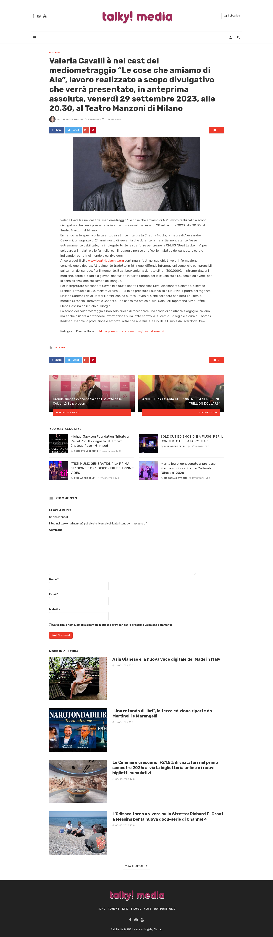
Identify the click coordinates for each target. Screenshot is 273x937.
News (147, 908)
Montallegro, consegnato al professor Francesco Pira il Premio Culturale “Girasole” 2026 (189, 468)
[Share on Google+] (86, 130)
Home (101, 908)
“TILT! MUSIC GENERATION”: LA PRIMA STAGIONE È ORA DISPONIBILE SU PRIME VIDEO (102, 468)
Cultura (54, 52)
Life (125, 908)
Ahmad (158, 929)
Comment (55, 530)
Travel (136, 908)
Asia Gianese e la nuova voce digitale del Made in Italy (166, 659)
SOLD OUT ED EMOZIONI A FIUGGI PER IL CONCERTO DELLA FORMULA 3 (192, 439)
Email (53, 594)
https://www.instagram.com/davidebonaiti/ (131, 331)
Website (54, 609)
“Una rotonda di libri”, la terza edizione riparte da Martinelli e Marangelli (162, 713)
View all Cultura (134, 866)
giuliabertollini (72, 119)
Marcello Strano (176, 478)
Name (53, 579)
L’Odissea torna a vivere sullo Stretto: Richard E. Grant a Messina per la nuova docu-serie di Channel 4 (167, 816)
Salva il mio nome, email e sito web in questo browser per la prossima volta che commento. (112, 625)
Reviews (114, 908)
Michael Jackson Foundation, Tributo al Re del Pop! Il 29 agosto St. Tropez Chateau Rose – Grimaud (100, 441)
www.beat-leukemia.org (106, 260)
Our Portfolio (164, 908)
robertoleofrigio (86, 451)
